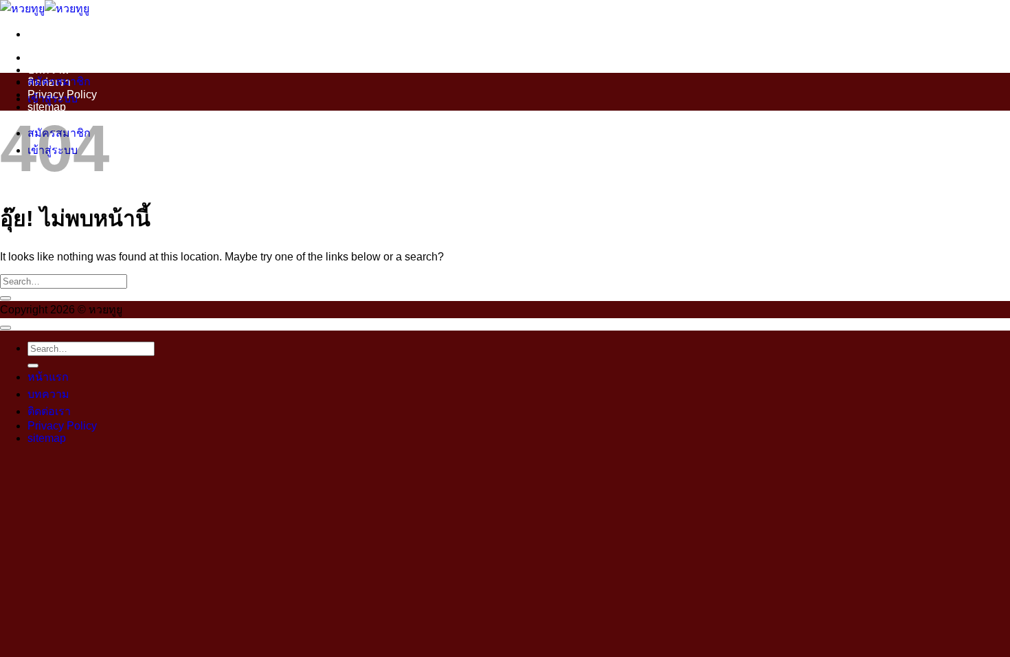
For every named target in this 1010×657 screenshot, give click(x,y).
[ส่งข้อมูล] (5, 298)
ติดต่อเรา (49, 411)
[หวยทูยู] (44, 8)
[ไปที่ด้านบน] (5, 328)
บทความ (48, 70)
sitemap (46, 438)
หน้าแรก (48, 57)
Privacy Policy (62, 426)
